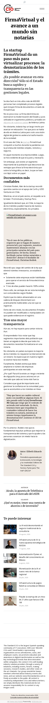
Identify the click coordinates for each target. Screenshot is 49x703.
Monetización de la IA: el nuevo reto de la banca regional (29, 571)
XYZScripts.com (37, 701)
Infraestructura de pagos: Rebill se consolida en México (32, 584)
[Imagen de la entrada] (10, 529)
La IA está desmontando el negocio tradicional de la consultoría (31, 528)
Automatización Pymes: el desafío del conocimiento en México (31, 557)
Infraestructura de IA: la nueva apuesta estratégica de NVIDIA (32, 542)
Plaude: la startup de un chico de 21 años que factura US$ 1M (32, 599)
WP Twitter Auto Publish (15, 701)
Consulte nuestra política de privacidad (24, 697)
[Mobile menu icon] (42, 9)
